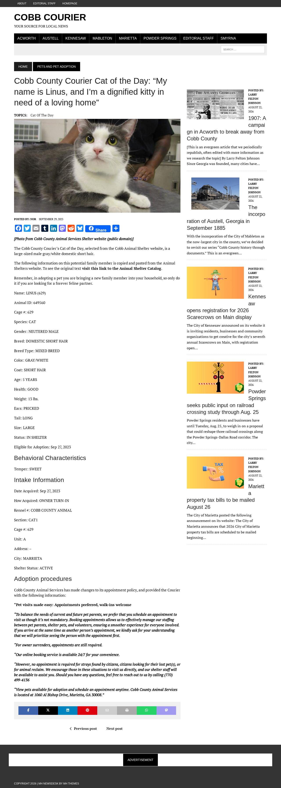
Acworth (26, 38)
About (21, 3)
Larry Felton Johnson (254, 99)
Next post (114, 728)
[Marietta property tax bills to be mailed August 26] (215, 485)
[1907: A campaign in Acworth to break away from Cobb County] (215, 117)
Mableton (102, 38)
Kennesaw (75, 38)
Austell (51, 38)
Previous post (85, 728)
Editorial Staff (44, 3)
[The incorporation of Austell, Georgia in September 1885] (215, 206)
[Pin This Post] (87, 710)
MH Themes (71, 783)
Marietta (128, 38)
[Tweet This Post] (48, 710)
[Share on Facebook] (28, 710)
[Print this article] (127, 710)
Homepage (69, 3)
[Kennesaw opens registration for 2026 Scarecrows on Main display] (215, 295)
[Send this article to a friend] (107, 710)
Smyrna (228, 38)
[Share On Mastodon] (166, 710)
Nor (33, 219)
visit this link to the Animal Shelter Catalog (121, 268)
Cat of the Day (42, 115)
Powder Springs (160, 38)
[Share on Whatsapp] (147, 710)
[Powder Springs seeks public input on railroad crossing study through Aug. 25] (215, 390)
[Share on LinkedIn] (68, 710)
